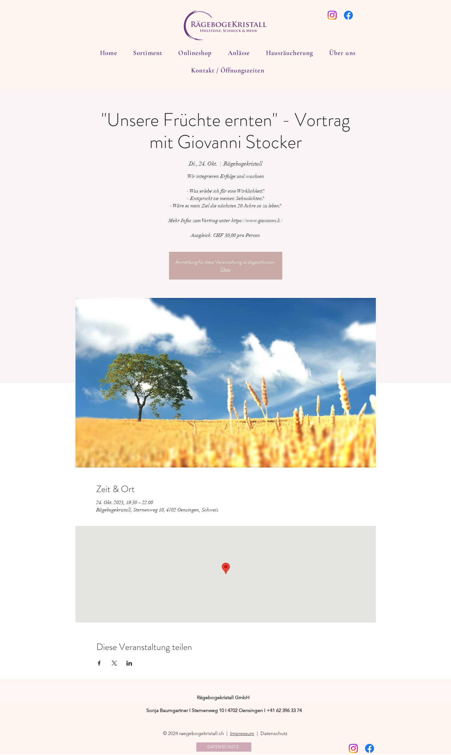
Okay (225, 269)
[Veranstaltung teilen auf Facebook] (99, 663)
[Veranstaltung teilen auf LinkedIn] (129, 663)
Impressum (242, 733)
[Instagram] (332, 15)
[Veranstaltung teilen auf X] (114, 663)
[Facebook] (348, 15)
